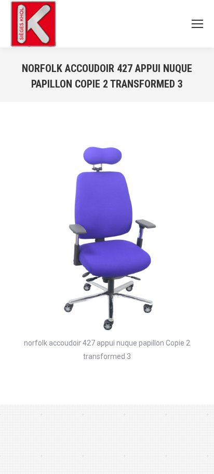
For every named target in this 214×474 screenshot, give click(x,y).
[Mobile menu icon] (197, 24)
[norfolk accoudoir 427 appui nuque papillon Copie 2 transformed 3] (107, 234)
